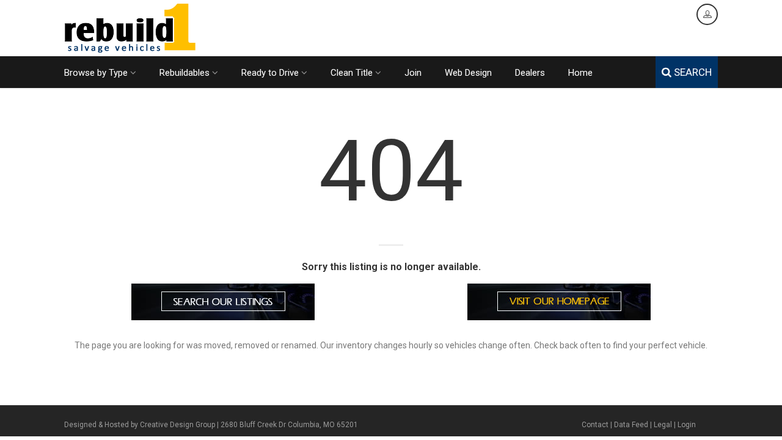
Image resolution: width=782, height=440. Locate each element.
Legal (663, 424)
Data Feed (631, 424)
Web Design (468, 72)
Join (413, 72)
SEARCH (691, 72)
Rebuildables (184, 72)
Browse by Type (96, 72)
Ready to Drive (270, 72)
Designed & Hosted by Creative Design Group (139, 424)
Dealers (530, 72)
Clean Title (352, 72)
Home (580, 72)
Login (687, 424)
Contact (595, 424)
